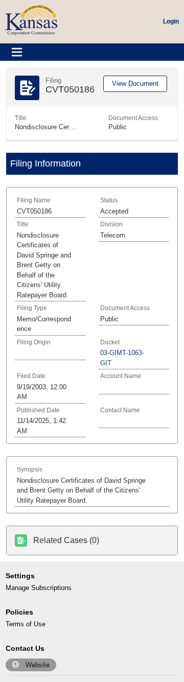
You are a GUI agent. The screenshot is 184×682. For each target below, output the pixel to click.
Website (38, 665)
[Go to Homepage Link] (31, 19)
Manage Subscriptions (39, 588)
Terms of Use (25, 624)
